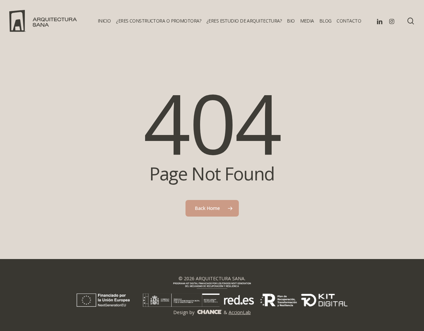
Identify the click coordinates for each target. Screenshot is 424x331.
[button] (411, 3)
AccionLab (240, 312)
